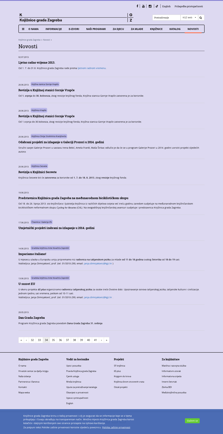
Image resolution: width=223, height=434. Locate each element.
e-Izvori (74, 29)
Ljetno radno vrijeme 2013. (36, 62)
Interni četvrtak (169, 381)
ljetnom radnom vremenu (92, 68)
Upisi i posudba (73, 365)
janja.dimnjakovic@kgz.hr (98, 263)
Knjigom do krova (122, 376)
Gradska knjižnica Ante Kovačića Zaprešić (50, 248)
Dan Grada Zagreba (31, 318)
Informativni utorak (171, 371)
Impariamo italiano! (32, 254)
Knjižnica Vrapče (39, 110)
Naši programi (96, 29)
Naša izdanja (24, 376)
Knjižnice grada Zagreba (29, 39)
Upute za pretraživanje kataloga (81, 387)
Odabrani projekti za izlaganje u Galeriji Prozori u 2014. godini (61, 142)
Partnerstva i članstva (28, 381)
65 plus (117, 371)
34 (46, 340)
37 (67, 340)
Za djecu (118, 29)
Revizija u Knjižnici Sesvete (37, 172)
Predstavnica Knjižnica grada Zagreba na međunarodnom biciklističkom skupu (73, 198)
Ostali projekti (120, 387)
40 (88, 340)
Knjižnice (156, 29)
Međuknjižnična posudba (174, 392)
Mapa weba (24, 392)
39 (81, 340)
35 (53, 340)
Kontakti (22, 387)
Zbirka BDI (167, 387)
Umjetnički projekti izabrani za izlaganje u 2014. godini (56, 228)
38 (74, 340)
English (166, 6)
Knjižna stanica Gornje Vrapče (45, 84)
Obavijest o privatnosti (77, 392)
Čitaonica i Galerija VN (42, 222)
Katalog (175, 29)
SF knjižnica (119, 365)
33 (39, 340)
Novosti (193, 29)
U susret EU (26, 284)
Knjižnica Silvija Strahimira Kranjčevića (49, 136)
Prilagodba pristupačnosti (189, 6)
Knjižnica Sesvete (39, 166)
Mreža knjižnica (73, 381)
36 (60, 340)
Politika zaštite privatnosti (116, 427)
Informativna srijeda (171, 376)
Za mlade (137, 29)
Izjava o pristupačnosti (77, 397)
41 (95, 340)
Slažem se (192, 420)
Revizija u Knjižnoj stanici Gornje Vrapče (46, 90)
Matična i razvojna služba (174, 365)
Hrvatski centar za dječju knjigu (33, 371)
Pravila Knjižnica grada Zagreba (81, 371)
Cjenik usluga (72, 376)
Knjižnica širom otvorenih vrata (129, 381)
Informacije (54, 29)
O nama (33, 29)
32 (32, 340)
